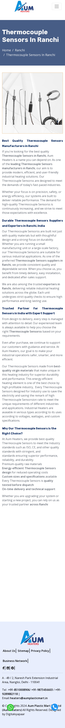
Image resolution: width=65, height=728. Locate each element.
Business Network (15, 661)
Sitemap (23, 651)
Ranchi (20, 50)
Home (6, 50)
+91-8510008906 (19, 690)
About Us (9, 651)
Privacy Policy (40, 651)
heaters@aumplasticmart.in (29, 698)
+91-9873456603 (42, 690)
